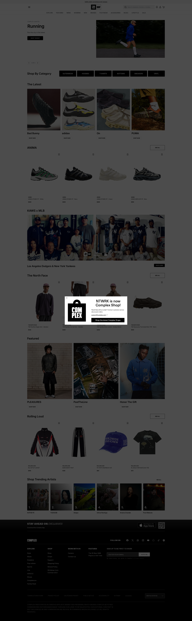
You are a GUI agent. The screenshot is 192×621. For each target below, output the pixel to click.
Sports (29, 567)
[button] (96, 37)
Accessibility (104, 596)
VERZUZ (30, 573)
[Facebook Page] (127, 540)
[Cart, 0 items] (163, 7)
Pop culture (31, 563)
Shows (29, 577)
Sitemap (117, 596)
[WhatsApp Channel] (138, 540)
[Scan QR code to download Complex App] (161, 525)
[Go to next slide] (37, 63)
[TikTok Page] (159, 540)
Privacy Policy (139, 558)
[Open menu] (29, 7)
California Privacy (71, 596)
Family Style (31, 584)
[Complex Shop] (96, 7)
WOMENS (77, 13)
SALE (144, 13)
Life (28, 570)
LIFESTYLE (135, 13)
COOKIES (128, 596)
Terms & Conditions (35, 596)
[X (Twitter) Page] (133, 540)
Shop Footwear (35, 38)
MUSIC (126, 13)
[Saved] (157, 7)
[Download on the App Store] (147, 525)
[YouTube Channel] (148, 540)
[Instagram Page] (143, 540)
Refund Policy (53, 567)
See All (158, 480)
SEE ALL (157, 147)
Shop (49, 553)
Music (29, 556)
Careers (71, 553)
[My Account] (160, 7)
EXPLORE (49, 13)
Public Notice (88, 596)
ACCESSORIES (115, 13)
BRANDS (93, 13)
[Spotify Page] (164, 540)
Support (51, 560)
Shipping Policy (53, 563)
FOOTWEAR (104, 13)
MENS (69, 13)
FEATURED (59, 13)
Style (29, 553)
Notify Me (144, 554)
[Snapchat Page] (153, 540)
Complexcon (31, 580)
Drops (50, 556)
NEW (85, 13)
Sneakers (30, 560)
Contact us (72, 556)
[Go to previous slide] (29, 63)
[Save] (59, 154)
